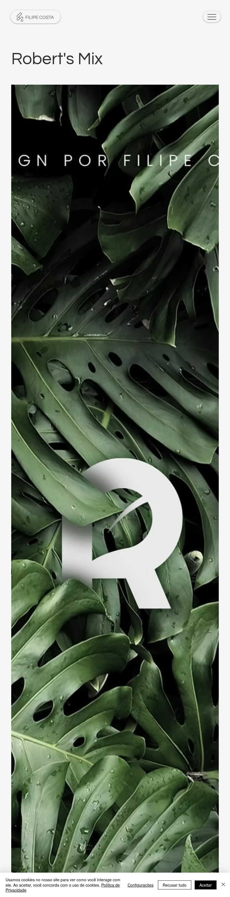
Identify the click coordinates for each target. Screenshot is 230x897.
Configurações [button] (140, 885)
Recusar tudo (175, 885)
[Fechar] (223, 885)
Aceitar (205, 885)
